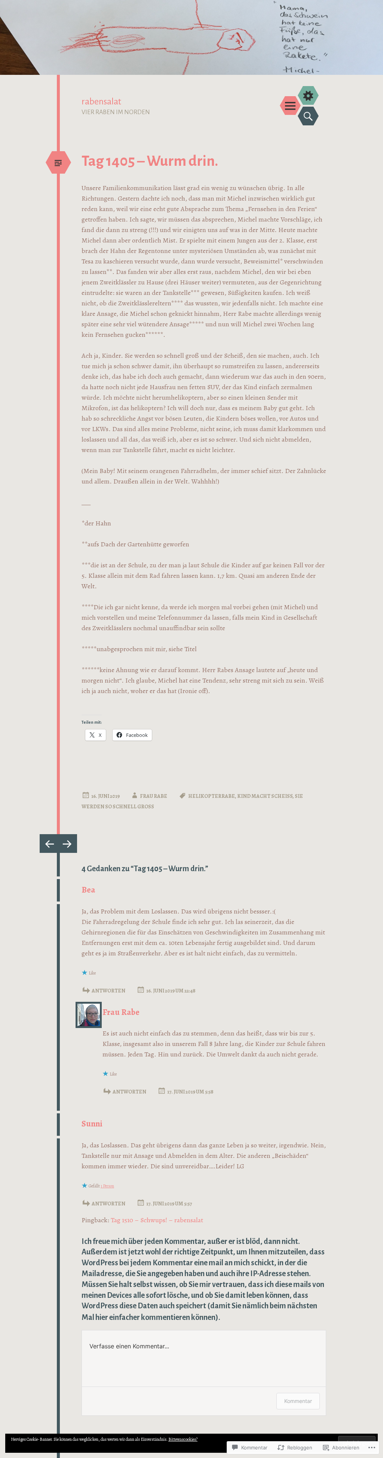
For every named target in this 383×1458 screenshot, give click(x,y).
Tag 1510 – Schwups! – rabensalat (157, 1219)
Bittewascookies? (182, 1439)
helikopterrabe (211, 796)
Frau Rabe (153, 796)
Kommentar (298, 1401)
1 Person (107, 1186)
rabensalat (101, 101)
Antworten (108, 990)
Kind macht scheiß (264, 796)
